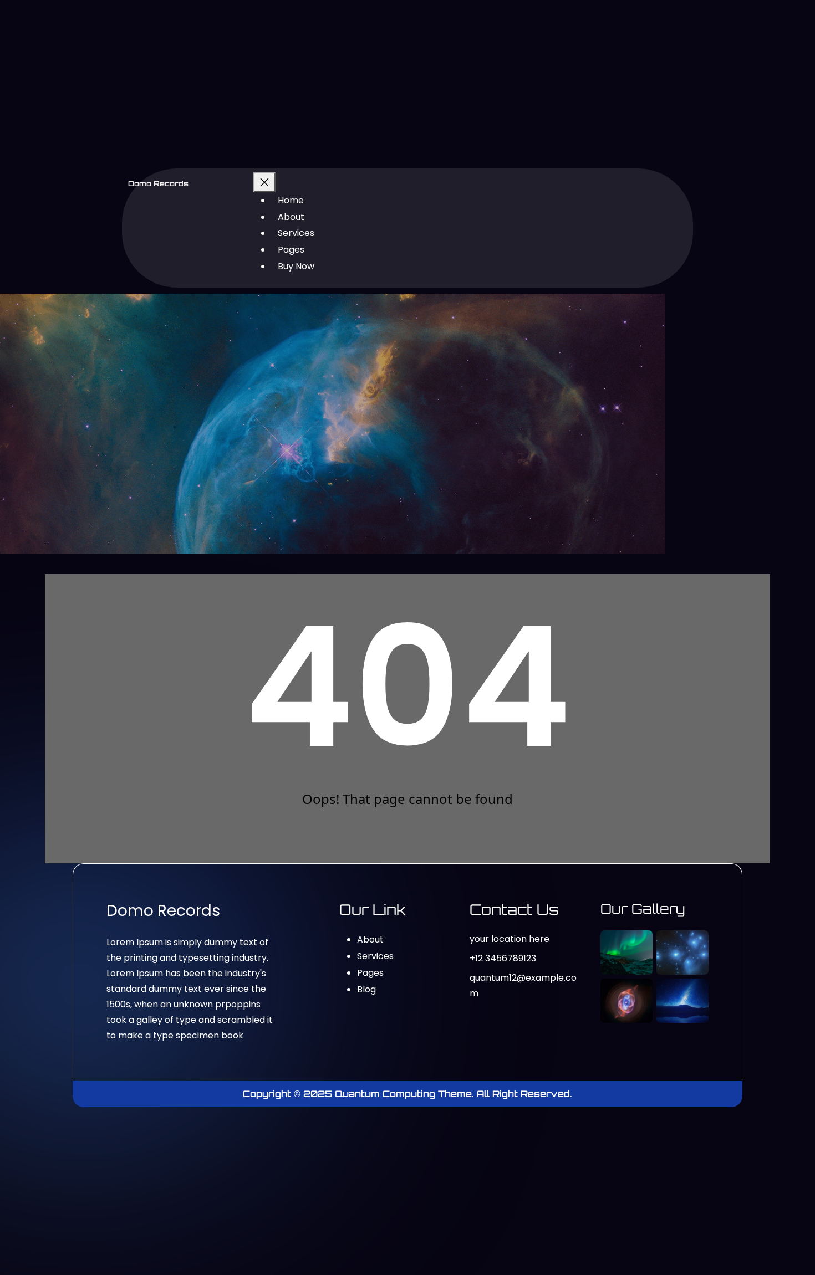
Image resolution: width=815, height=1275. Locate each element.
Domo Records (158, 183)
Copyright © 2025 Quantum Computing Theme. (360, 1093)
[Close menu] (264, 182)
